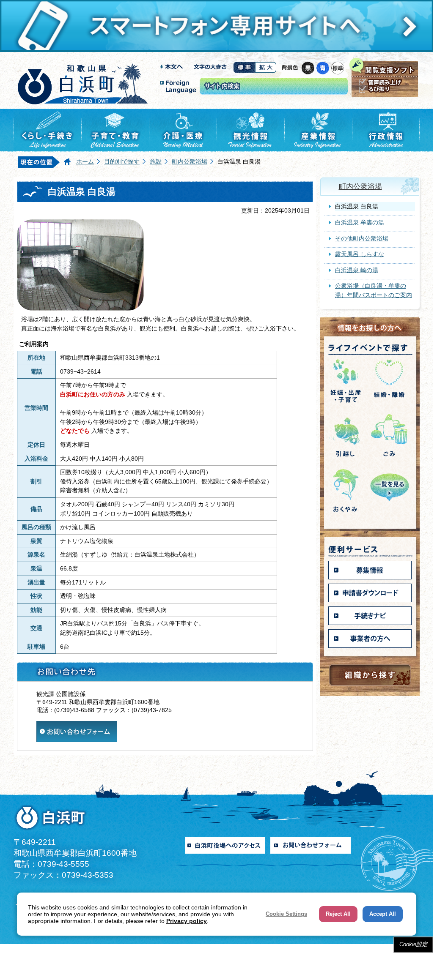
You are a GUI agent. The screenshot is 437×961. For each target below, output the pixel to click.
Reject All (338, 914)
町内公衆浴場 (189, 161)
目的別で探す (122, 161)
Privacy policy (186, 920)
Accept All (382, 914)
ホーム (85, 161)
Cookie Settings (286, 914)
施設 (156, 161)
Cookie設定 (413, 944)
